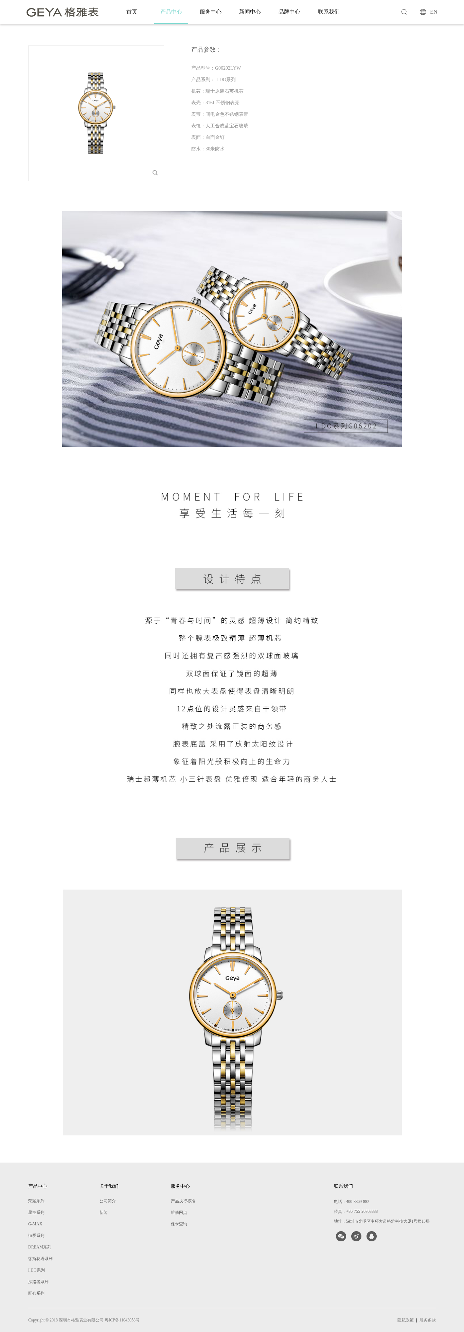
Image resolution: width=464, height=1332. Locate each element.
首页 (131, 12)
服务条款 (428, 1320)
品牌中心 (289, 12)
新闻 (104, 1212)
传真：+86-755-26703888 (356, 1211)
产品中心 (171, 12)
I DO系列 (36, 1270)
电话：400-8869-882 (351, 1201)
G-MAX (35, 1224)
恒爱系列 (36, 1235)
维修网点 (179, 1212)
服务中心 (210, 12)
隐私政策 (405, 1320)
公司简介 (108, 1201)
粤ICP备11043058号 (122, 1320)
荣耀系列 (36, 1201)
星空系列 (36, 1212)
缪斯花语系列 (40, 1258)
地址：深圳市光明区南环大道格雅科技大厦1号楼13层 (382, 1221)
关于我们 (109, 1186)
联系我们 (329, 12)
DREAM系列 (39, 1247)
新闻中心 (250, 12)
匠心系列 (36, 1293)
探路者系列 (38, 1281)
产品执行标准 (183, 1201)
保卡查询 (179, 1224)
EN (434, 12)
